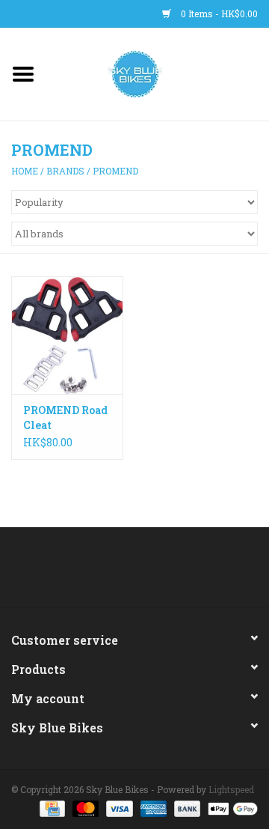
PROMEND (115, 171)
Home (24, 171)
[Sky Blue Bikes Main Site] (158, 73)
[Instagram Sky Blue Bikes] (148, 573)
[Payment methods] (50, 808)
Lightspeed (231, 789)
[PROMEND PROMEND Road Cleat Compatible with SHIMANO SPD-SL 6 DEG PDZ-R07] (67, 335)
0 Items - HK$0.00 (218, 13)
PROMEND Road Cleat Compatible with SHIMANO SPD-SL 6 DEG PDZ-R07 (65, 418)
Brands (65, 171)
